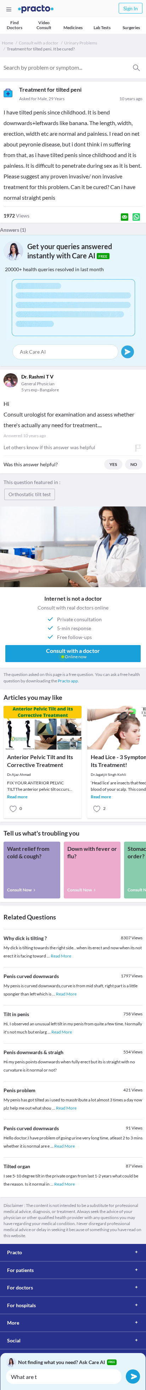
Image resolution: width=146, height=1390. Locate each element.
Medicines (73, 27)
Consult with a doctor (38, 42)
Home (7, 42)
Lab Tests (102, 27)
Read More (61, 956)
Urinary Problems (80, 42)
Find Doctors (14, 25)
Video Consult (43, 25)
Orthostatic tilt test (30, 494)
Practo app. (68, 680)
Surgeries (131, 27)
